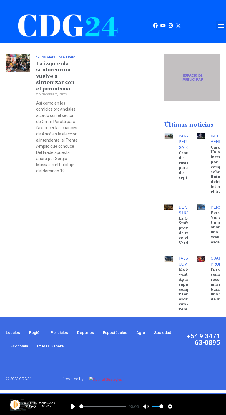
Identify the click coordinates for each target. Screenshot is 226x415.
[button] (221, 25)
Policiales (59, 332)
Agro (140, 332)
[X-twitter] (178, 25)
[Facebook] (155, 25)
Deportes (85, 332)
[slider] (102, 406)
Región (35, 332)
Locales (13, 332)
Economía (19, 346)
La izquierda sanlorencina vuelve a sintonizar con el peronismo (55, 76)
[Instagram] (170, 25)
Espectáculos (115, 332)
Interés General (50, 346)
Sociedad (162, 332)
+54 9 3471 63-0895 (203, 339)
